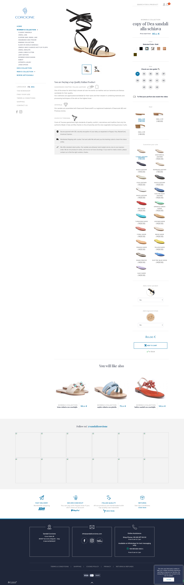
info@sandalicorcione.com (92, 534)
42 (164, 80)
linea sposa (23, 65)
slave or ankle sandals (28, 45)
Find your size (23, 94)
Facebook (16, 111)
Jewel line (22, 35)
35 (151, 74)
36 (157, 74)
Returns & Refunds (124, 566)
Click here (142, 507)
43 (144, 87)
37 (164, 74)
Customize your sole (150, 144)
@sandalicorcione (98, 426)
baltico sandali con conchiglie (145, 407)
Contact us (22, 105)
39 (144, 80)
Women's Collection (26, 30)
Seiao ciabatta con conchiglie (67, 407)
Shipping (21, 102)
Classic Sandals (25, 32)
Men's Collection (25, 72)
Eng (33, 87)
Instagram (20, 111)
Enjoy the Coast (24, 111)
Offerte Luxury (24, 62)
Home (19, 26)
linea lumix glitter (26, 52)
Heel (150, 107)
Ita (29, 87)
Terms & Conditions (26, 98)
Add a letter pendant (150, 286)
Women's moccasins (26, 57)
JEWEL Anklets (24, 50)
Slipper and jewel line (27, 37)
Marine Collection (26, 42)
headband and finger (27, 40)
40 (151, 80)
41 (157, 80)
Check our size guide (149, 69)
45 (157, 87)
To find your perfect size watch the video (152, 97)
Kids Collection (24, 68)
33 (137, 74)
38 (137, 80)
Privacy (107, 566)
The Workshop (23, 91)
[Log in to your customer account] (164, 4)
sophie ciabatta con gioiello (107, 407)
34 (144, 74)
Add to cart (150, 345)
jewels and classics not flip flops (33, 47)
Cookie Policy (92, 566)
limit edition (23, 55)
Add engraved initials (150, 311)
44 (151, 87)
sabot (20, 60)
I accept (168, 579)
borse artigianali (25, 75)
